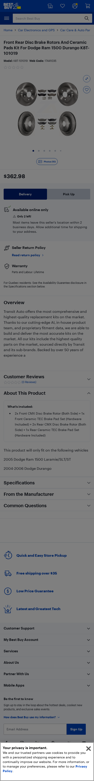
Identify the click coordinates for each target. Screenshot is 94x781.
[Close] (89, 749)
